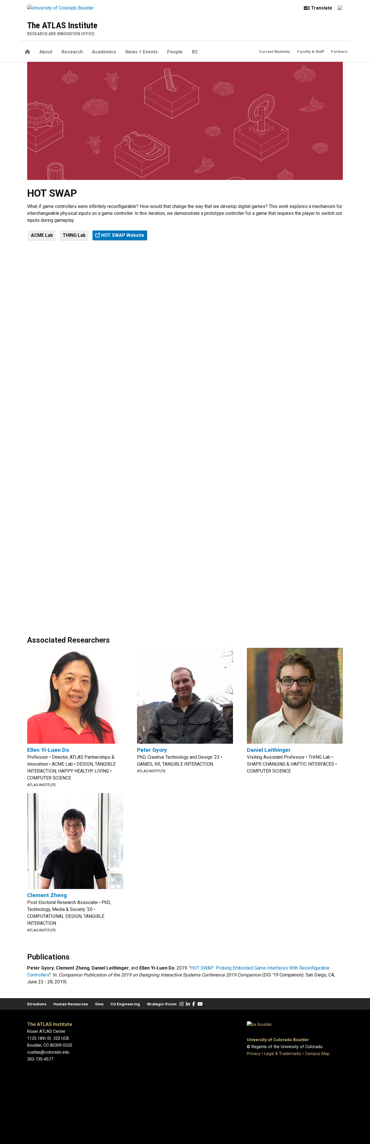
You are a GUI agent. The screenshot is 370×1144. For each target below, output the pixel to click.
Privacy (253, 1053)
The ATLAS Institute (62, 25)
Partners (339, 51)
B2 (194, 52)
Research (72, 52)
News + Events (141, 52)
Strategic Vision (162, 1004)
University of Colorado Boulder (278, 1039)
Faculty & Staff (310, 51)
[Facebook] (193, 1004)
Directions (37, 1004)
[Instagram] (182, 1004)
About (45, 52)
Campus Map (317, 1053)
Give (99, 1004)
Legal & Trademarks (282, 1053)
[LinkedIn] (188, 1004)
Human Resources (70, 1004)
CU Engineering (125, 1004)
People (175, 52)
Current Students (274, 51)
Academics (104, 52)
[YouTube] (200, 1004)
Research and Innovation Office (61, 33)
